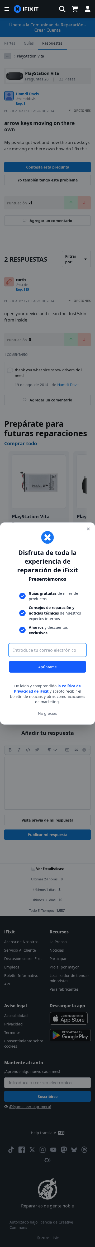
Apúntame (47, 666)
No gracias (47, 713)
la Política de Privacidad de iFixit (47, 688)
